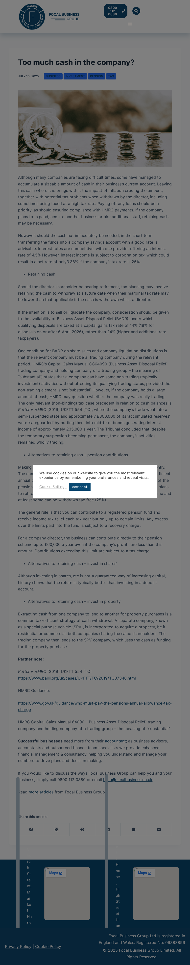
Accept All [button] (80, 487)
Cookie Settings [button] (53, 486)
